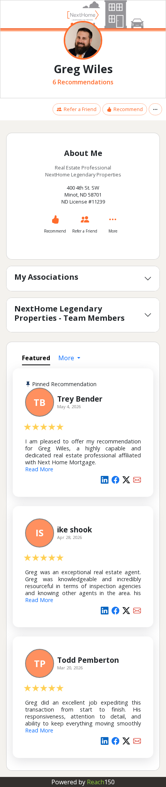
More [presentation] (67, 358)
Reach (101, 782)
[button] (155, 109)
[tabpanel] (83, 566)
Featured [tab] (36, 358)
